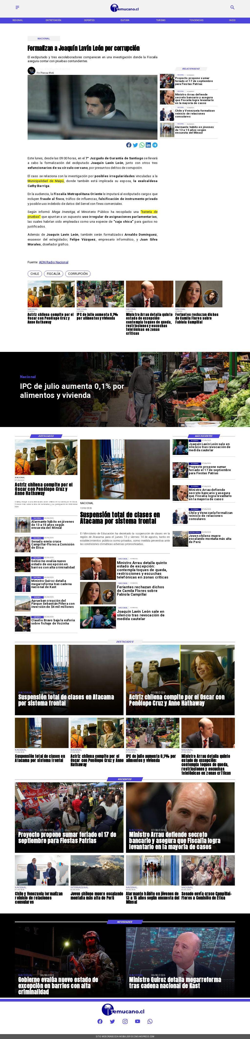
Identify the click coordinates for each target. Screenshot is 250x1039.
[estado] (23, 564)
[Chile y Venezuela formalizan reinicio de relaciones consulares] (167, 114)
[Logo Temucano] (124, 11)
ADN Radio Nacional (53, 262)
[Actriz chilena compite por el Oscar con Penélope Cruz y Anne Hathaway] (46, 474)
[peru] (180, 539)
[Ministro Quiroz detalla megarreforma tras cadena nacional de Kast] (23, 584)
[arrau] (167, 97)
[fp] (167, 81)
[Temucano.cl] (17, 9)
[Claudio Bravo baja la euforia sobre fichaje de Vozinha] (23, 624)
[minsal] (167, 130)
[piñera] (23, 604)
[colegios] (125, 499)
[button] (35, 274)
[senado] (23, 545)
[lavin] (180, 447)
